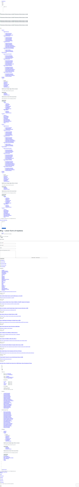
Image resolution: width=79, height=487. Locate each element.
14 (2, 369)
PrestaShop (3, 282)
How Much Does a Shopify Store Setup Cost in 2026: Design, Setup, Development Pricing (16, 363)
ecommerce (3, 274)
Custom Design (4, 273)
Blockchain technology (5, 271)
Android (3, 270)
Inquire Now (4, 92)
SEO (2, 284)
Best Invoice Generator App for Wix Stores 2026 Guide (10, 326)
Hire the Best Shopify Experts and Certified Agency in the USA (11, 295)
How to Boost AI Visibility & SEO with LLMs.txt (8, 338)
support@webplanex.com (9, 377)
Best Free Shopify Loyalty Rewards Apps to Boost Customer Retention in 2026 (14, 308)
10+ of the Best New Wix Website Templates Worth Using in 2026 (11, 344)
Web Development (4, 288)
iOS (2, 275)
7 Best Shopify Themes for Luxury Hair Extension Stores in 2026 (11, 357)
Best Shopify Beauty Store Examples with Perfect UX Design (11, 350)
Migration (3, 278)
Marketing (3, 277)
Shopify (5, 384)
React (2, 283)
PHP (2, 281)
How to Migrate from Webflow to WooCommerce (9, 332)
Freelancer (5, 383)
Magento (3, 276)
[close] (0, 28)
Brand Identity (4, 272)
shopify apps (3, 285)
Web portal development (5, 289)
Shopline (3, 286)
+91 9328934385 (8, 373)
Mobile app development (5, 279)
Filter (2, 237)
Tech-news (3, 287)
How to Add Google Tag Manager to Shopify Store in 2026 (10, 320)
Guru (4, 382)
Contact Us (4, 228)
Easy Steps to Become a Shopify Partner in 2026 (8, 314)
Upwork (5, 381)
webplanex (7, 376)
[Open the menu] (0, 13)
